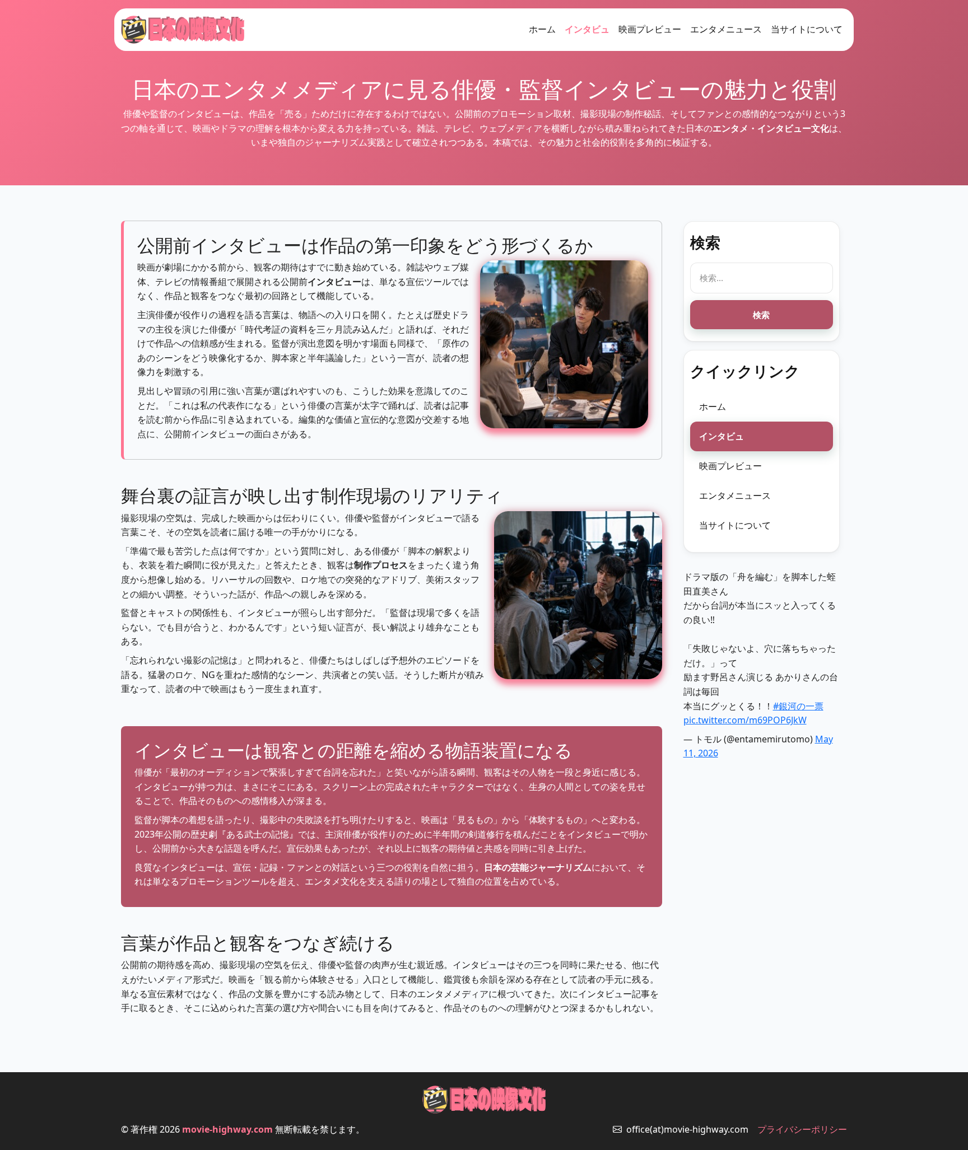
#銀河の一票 (798, 706)
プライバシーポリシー (802, 1129)
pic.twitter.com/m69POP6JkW (745, 720)
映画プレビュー (649, 29)
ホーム (542, 29)
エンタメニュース (726, 29)
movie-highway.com (227, 1129)
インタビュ (587, 29)
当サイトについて (807, 29)
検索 (761, 314)
